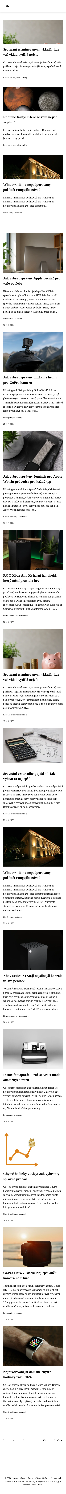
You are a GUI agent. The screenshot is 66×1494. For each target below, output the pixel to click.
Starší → (58, 1440)
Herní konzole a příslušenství (16, 616)
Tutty (6, 6)
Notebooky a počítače (12, 213)
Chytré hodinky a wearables (15, 517)
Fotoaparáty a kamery (12, 418)
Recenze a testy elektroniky (15, 77)
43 (44, 1440)
